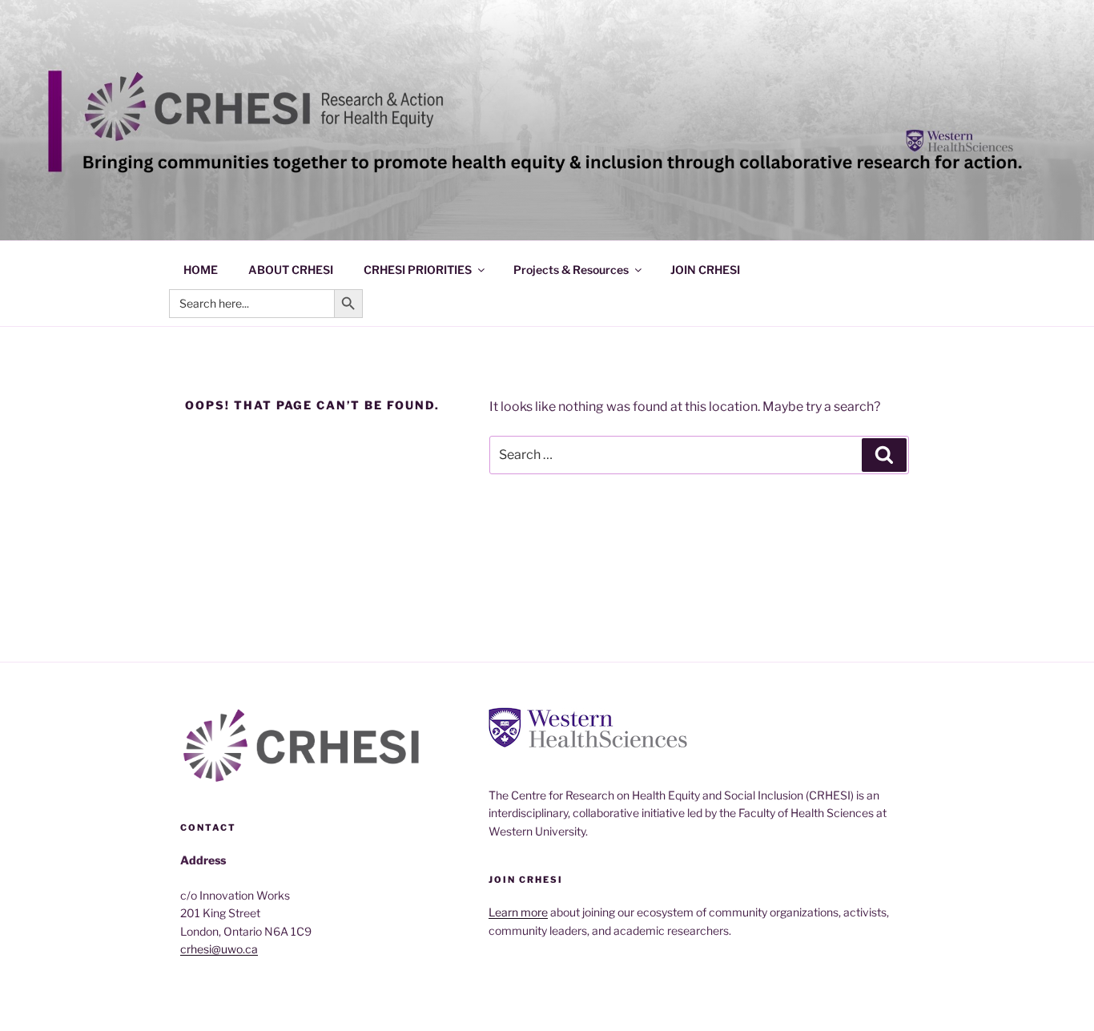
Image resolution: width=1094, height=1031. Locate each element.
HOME (200, 269)
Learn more (518, 912)
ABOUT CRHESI (290, 269)
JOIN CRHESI (705, 269)
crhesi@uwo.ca (219, 949)
